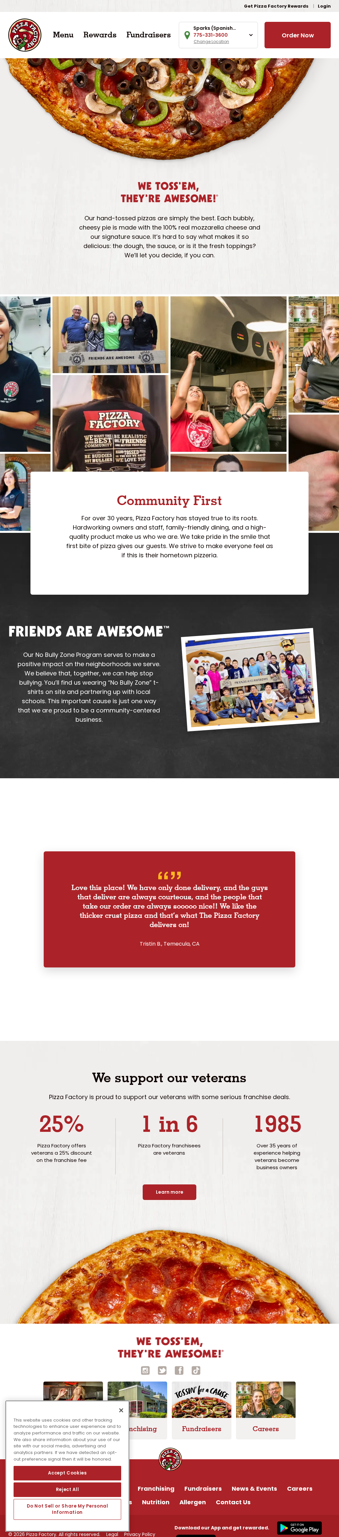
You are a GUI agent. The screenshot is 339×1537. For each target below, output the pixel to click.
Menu (63, 34)
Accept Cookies (67, 1473)
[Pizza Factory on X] (162, 1370)
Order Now (298, 35)
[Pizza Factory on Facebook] (179, 1370)
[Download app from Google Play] (298, 1527)
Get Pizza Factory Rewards (276, 6)
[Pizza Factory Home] (24, 34)
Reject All (67, 1489)
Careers (300, 1488)
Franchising (156, 1488)
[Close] (121, 1410)
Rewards (100, 34)
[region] (67, 1466)
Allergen (192, 1502)
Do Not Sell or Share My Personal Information (67, 1509)
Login (324, 6)
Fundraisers (148, 34)
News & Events (254, 1488)
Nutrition (156, 1502)
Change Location (211, 41)
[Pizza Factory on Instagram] (145, 1370)
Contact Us (233, 1502)
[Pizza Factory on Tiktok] (196, 1370)
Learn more (169, 1192)
